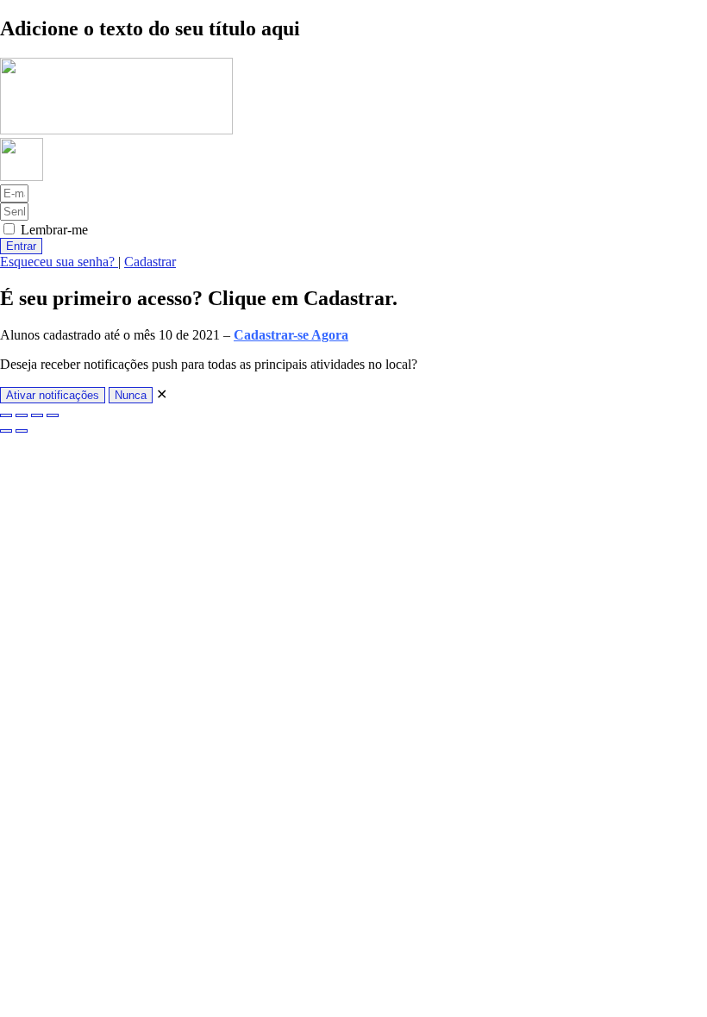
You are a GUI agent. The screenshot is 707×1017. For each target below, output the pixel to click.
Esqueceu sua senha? (59, 261)
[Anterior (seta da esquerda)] (6, 431)
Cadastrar (150, 261)
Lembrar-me (52, 229)
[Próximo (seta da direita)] (22, 431)
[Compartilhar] (37, 415)
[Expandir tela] (22, 415)
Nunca (131, 395)
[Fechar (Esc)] (53, 415)
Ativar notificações (52, 395)
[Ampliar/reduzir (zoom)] (6, 415)
